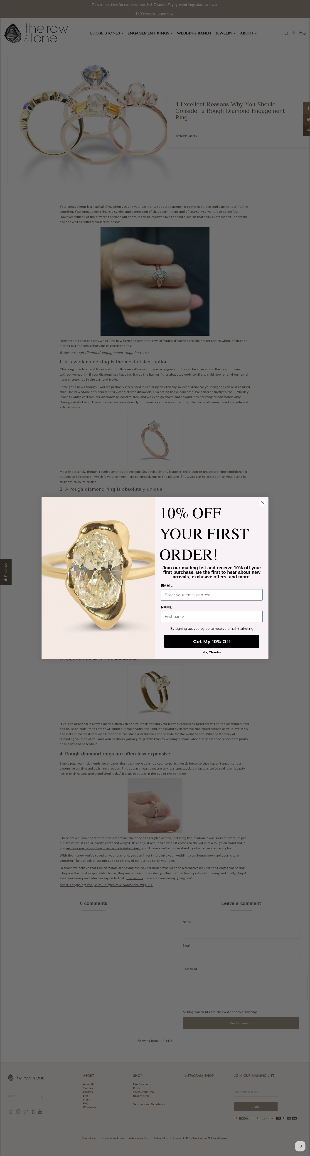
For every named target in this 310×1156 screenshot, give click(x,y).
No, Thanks (211, 652)
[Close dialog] (263, 503)
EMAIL (167, 586)
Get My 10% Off (211, 641)
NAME (166, 607)
